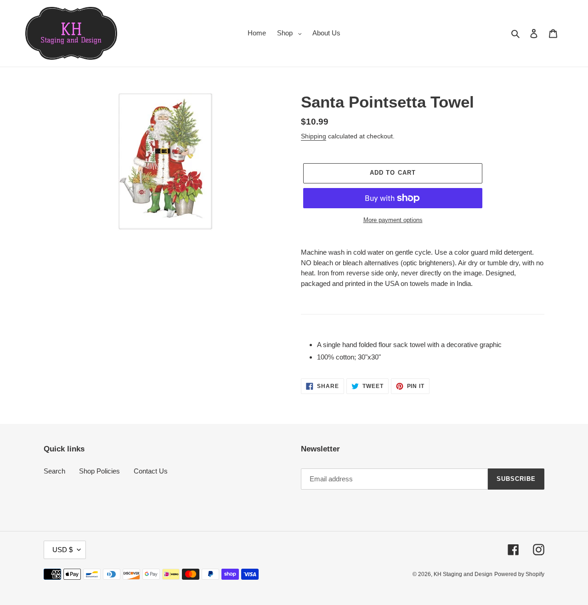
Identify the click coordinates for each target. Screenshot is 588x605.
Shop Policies (99, 471)
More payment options (393, 220)
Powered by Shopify (519, 574)
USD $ (62, 550)
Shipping (313, 136)
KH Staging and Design (463, 574)
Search (54, 471)
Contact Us (151, 471)
